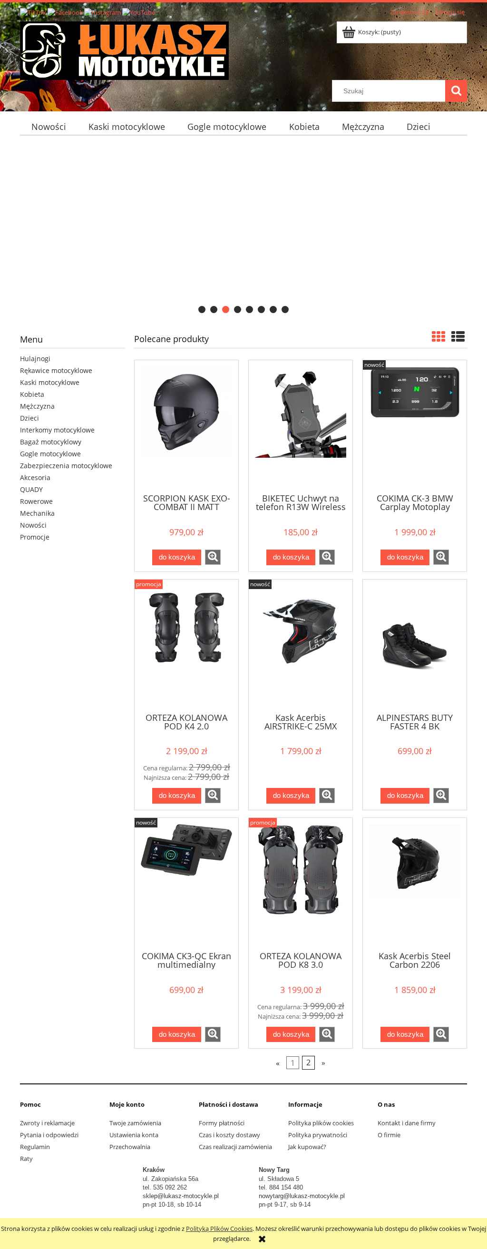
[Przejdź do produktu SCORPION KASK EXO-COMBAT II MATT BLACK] (186, 425)
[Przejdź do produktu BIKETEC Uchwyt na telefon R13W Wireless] (300, 425)
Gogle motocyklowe (50, 453)
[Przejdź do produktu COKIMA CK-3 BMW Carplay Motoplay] (414, 425)
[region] (243, 230)
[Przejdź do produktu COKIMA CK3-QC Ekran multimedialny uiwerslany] (186, 883)
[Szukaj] (456, 91)
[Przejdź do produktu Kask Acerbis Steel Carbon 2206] (414, 883)
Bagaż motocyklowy (50, 441)
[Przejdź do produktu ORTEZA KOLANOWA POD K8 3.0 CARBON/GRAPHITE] (300, 883)
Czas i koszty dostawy (229, 1135)
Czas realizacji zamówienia (235, 1146)
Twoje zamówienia (135, 1123)
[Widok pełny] (458, 336)
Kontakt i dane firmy (407, 1123)
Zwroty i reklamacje (47, 1123)
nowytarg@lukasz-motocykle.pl (302, 1196)
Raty (26, 1158)
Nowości (33, 525)
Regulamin (35, 1146)
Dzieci (29, 418)
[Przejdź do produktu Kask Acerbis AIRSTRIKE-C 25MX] (300, 645)
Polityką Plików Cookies (219, 1228)
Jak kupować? (307, 1146)
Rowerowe (36, 501)
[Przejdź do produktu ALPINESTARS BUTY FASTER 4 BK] (414, 645)
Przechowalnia (129, 1146)
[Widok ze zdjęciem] (438, 336)
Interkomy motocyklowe (57, 429)
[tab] (201, 309)
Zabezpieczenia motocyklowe (66, 465)
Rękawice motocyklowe (56, 370)
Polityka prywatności (317, 1135)
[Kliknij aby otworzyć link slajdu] (243, 230)
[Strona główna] (124, 49)
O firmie (389, 1135)
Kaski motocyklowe (49, 382)
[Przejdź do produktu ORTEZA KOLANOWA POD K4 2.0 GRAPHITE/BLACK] (186, 645)
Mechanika (37, 513)
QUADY (31, 489)
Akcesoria (35, 477)
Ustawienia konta (133, 1135)
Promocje (34, 536)
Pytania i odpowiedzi (49, 1135)
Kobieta (32, 394)
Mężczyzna (37, 406)
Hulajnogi (35, 358)
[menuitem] (48, 126)
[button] (213, 557)
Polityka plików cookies (321, 1123)
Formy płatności (221, 1123)
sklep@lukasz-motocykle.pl (181, 1196)
